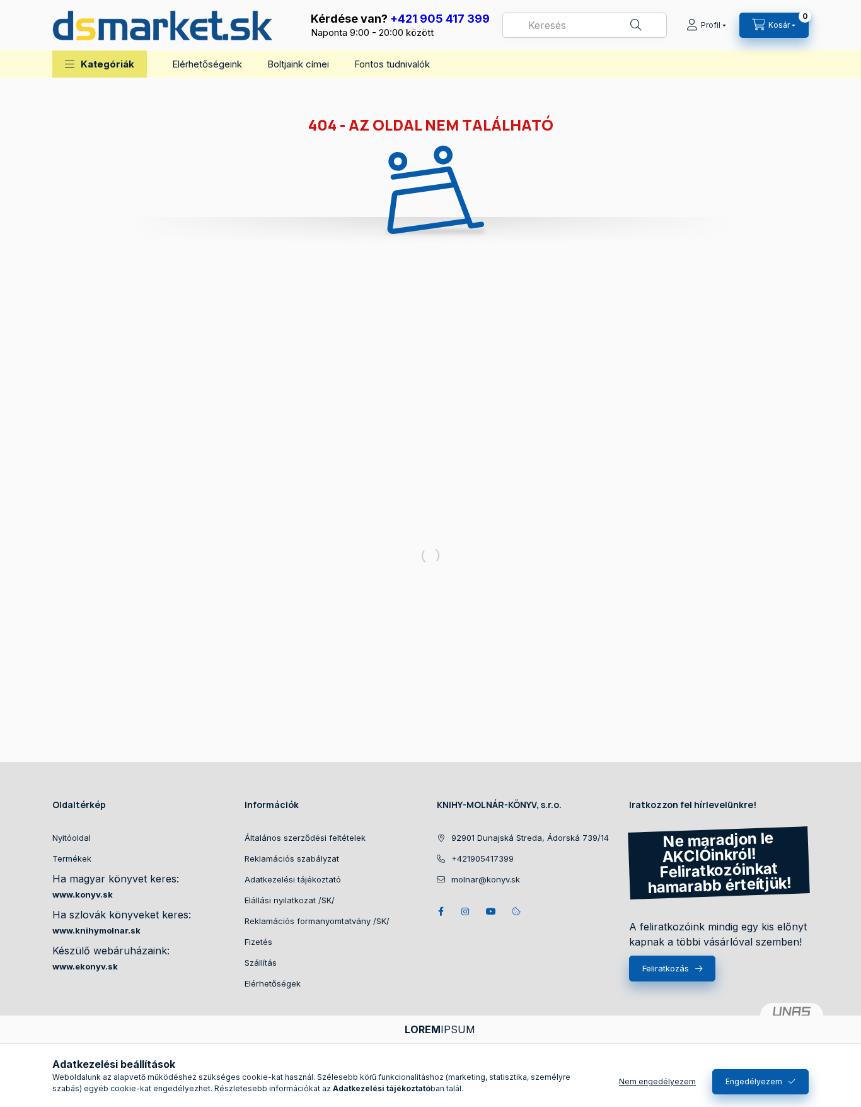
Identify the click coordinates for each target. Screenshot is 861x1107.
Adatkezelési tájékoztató (293, 879)
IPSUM (440, 1029)
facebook (440, 911)
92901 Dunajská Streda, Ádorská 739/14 (530, 838)
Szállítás (261, 963)
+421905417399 (482, 858)
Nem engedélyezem (657, 1081)
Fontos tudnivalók (392, 64)
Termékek (71, 858)
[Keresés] (636, 25)
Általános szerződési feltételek (305, 838)
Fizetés (258, 942)
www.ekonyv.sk (85, 966)
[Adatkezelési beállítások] (516, 911)
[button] (99, 64)
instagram (465, 911)
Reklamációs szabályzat (292, 858)
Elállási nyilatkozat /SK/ (290, 900)
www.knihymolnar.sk (96, 930)
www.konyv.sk (82, 894)
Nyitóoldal (71, 838)
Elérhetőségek (273, 983)
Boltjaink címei (298, 64)
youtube (491, 911)
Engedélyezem (753, 1081)
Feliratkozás (665, 968)
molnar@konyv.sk (485, 879)
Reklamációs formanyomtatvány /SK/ (317, 921)
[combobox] (584, 25)
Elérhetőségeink (207, 64)
